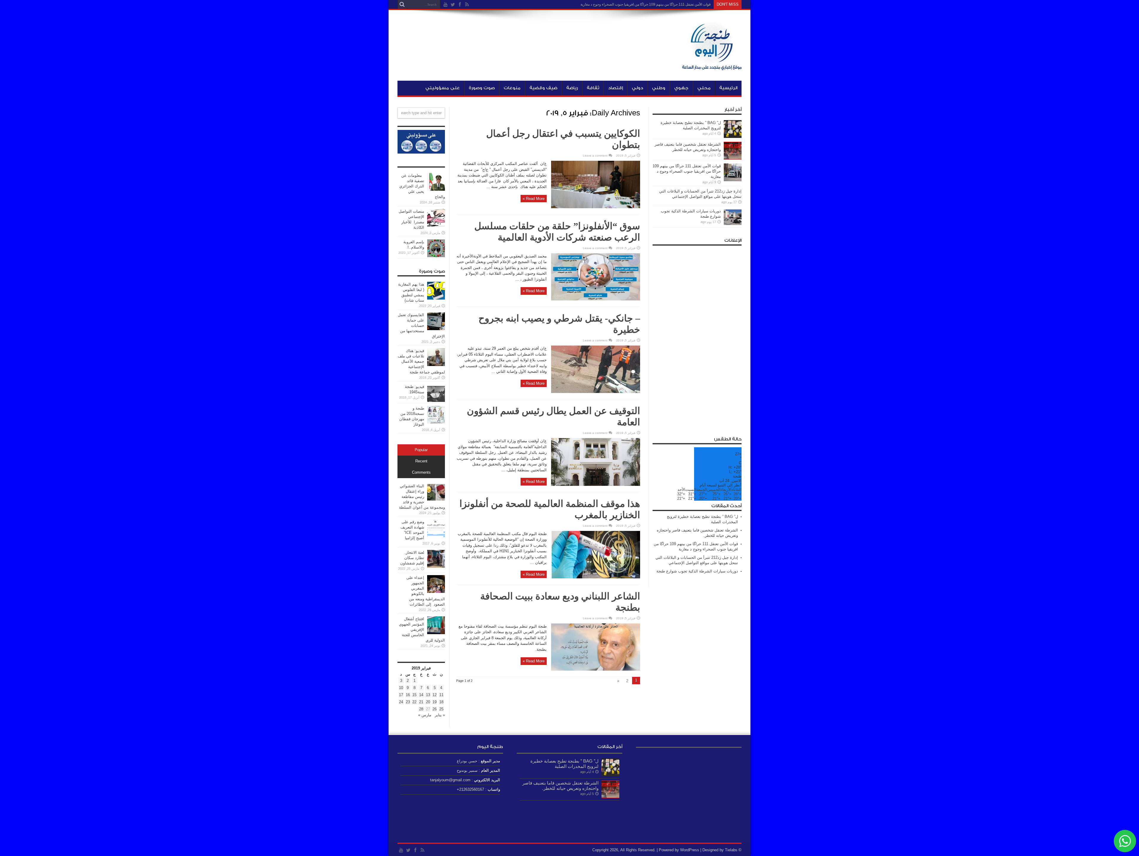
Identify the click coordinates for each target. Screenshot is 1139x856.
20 (428, 702)
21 (421, 702)
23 (408, 702)
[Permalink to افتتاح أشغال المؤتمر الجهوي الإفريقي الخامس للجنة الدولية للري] (436, 633)
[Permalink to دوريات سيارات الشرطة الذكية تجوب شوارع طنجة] (733, 225)
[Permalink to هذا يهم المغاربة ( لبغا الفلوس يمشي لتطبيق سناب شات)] (436, 298)
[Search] (401, 4)
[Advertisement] (697, 338)
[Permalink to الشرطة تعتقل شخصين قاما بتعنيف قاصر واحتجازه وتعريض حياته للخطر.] (733, 158)
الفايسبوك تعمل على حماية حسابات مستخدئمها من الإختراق (421, 325)
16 (408, 695)
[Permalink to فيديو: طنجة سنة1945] (436, 400)
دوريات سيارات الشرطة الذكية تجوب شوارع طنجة (697, 571)
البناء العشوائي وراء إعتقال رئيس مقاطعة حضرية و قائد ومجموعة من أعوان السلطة (422, 497)
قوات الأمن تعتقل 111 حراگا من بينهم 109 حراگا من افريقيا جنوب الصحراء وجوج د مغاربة (645, 4)
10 (401, 687)
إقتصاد (615, 87)
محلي (704, 87)
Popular (421, 450)
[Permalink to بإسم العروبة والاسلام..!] (436, 256)
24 (401, 702)
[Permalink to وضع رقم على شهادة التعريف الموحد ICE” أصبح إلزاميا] (436, 536)
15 (414, 695)
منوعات (512, 87)
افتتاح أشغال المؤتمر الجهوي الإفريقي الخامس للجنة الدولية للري (422, 629)
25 (441, 709)
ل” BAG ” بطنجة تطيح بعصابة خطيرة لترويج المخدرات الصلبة (564, 763)
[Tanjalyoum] (712, 66)
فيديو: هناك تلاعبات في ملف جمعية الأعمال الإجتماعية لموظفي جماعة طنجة (421, 361)
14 (421, 695)
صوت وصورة (482, 87)
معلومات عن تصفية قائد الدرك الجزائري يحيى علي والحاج (422, 186)
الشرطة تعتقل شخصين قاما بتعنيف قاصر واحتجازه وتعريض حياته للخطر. (560, 785)
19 (434, 702)
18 (441, 702)
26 (434, 709)
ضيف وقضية (543, 87)
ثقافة (593, 87)
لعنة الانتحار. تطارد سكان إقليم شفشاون (412, 557)
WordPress (689, 850)
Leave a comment (595, 155)
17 (401, 695)
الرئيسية (728, 87)
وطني (658, 87)
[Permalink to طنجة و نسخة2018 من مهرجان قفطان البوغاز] (436, 422)
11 (441, 695)
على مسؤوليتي (442, 87)
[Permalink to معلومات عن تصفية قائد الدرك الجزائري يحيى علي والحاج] (436, 189)
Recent (421, 461)
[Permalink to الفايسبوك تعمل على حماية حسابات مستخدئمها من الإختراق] (436, 329)
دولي (637, 87)
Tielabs (731, 850)
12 (434, 695)
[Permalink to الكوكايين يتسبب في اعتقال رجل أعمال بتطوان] (595, 207)
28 (421, 709)
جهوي (681, 87)
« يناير (440, 715)
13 (428, 695)
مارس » (424, 715)
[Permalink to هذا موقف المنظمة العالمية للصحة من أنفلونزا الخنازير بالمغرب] (595, 577)
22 (414, 702)
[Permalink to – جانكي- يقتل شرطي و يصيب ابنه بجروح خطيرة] (595, 391)
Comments (421, 472)
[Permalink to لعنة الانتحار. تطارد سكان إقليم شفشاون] (436, 566)
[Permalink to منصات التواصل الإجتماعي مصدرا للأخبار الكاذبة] (436, 225)
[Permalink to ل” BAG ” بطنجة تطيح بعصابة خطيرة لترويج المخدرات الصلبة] (733, 136)
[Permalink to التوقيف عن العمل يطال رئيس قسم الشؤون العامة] (595, 484)
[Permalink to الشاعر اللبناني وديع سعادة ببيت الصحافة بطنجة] (595, 669)
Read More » (534, 198)
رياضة (572, 87)
